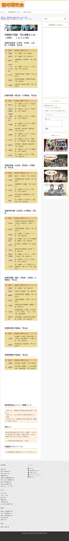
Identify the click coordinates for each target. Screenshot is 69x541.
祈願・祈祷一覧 (5, 527)
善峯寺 (10, 176)
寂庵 (9, 200)
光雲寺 (10, 250)
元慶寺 (10, 305)
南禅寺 (10, 229)
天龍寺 (10, 180)
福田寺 (10, 56)
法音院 (10, 124)
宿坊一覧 (3, 469)
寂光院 (10, 234)
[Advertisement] (21, 389)
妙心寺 (10, 185)
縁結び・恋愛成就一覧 (6, 511)
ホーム (3, 12)
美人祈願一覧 (4, 517)
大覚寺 (10, 190)
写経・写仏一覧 (5, 473)
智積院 (10, 135)
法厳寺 (10, 312)
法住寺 (10, 140)
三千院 (10, 266)
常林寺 (10, 245)
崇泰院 (10, 150)
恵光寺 (10, 223)
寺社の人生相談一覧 (6, 484)
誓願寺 (10, 80)
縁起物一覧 (4, 500)
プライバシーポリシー (36, 475)
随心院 (10, 300)
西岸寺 (10, 291)
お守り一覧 (4, 493)
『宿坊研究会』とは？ (14, 12)
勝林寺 (10, 145)
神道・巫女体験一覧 (6, 482)
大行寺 (10, 75)
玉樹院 (10, 260)
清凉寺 (10, 195)
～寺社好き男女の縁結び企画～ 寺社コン (18, 440)
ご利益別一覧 (4, 502)
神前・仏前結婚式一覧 (6, 515)
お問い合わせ (27, 12)
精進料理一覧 (4, 475)
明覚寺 (10, 344)
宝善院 (10, 363)
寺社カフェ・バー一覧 (6, 486)
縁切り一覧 (4, 519)
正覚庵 (10, 129)
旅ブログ (32, 477)
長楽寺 (10, 155)
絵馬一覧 (3, 497)
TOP (3, 17)
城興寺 (10, 288)
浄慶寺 (10, 85)
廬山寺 (10, 60)
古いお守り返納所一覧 (6, 504)
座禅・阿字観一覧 (5, 471)
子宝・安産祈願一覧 (6, 513)
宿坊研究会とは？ (34, 470)
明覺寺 (10, 53)
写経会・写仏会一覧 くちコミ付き (17, 17)
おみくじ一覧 (4, 495)
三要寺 (10, 338)
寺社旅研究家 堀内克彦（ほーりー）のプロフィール (21, 452)
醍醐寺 (10, 295)
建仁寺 (10, 105)
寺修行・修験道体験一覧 (7, 477)
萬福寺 (10, 367)
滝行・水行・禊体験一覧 (7, 480)
